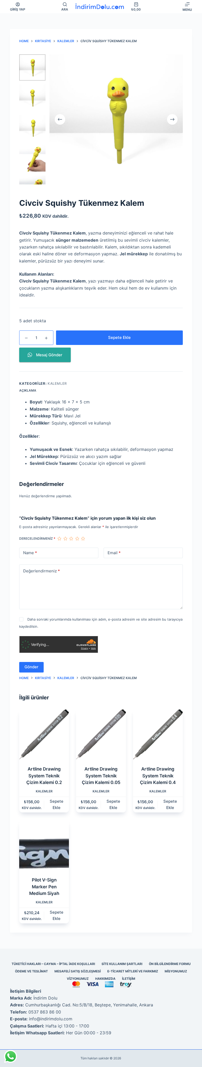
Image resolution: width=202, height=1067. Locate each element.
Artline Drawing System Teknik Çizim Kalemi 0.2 (44, 775)
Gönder (31, 666)
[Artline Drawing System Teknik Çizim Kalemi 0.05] (101, 734)
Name (30, 552)
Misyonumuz (176, 971)
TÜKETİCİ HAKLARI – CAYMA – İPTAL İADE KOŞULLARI (53, 964)
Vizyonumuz (78, 979)
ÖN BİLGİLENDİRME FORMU (170, 964)
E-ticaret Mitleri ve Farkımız (132, 971)
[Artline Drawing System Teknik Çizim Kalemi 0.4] (158, 734)
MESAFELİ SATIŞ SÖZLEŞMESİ (77, 971)
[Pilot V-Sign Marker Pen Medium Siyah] (44, 845)
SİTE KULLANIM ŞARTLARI (122, 964)
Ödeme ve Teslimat (31, 971)
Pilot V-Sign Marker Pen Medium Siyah (44, 886)
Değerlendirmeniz (41, 570)
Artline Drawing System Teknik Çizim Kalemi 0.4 (158, 775)
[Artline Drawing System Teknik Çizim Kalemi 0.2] (44, 734)
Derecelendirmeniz (37, 538)
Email (114, 552)
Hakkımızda (105, 979)
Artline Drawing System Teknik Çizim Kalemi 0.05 (101, 775)
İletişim (128, 979)
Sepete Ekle (119, 337)
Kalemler (57, 383)
